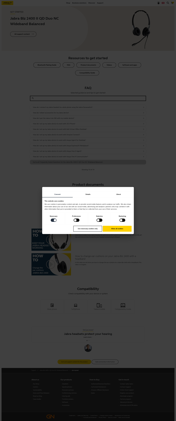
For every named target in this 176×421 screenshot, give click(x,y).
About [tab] (118, 194)
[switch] (76, 220)
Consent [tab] (57, 194)
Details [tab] (88, 194)
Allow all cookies (117, 228)
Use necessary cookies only (88, 228)
